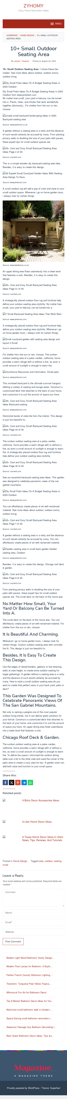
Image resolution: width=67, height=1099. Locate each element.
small (5, 864)
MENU (58, 23)
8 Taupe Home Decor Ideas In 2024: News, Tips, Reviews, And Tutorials (43, 838)
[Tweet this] (11, 782)
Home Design (20, 861)
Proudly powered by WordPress (23, 1088)
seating (57, 861)
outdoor (48, 861)
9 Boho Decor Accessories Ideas (40, 800)
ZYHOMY (34, 6)
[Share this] (5, 782)
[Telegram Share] (24, 782)
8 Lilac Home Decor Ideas (37, 821)
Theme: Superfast (51, 1088)
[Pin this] (18, 782)
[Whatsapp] (30, 782)
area (41, 861)
